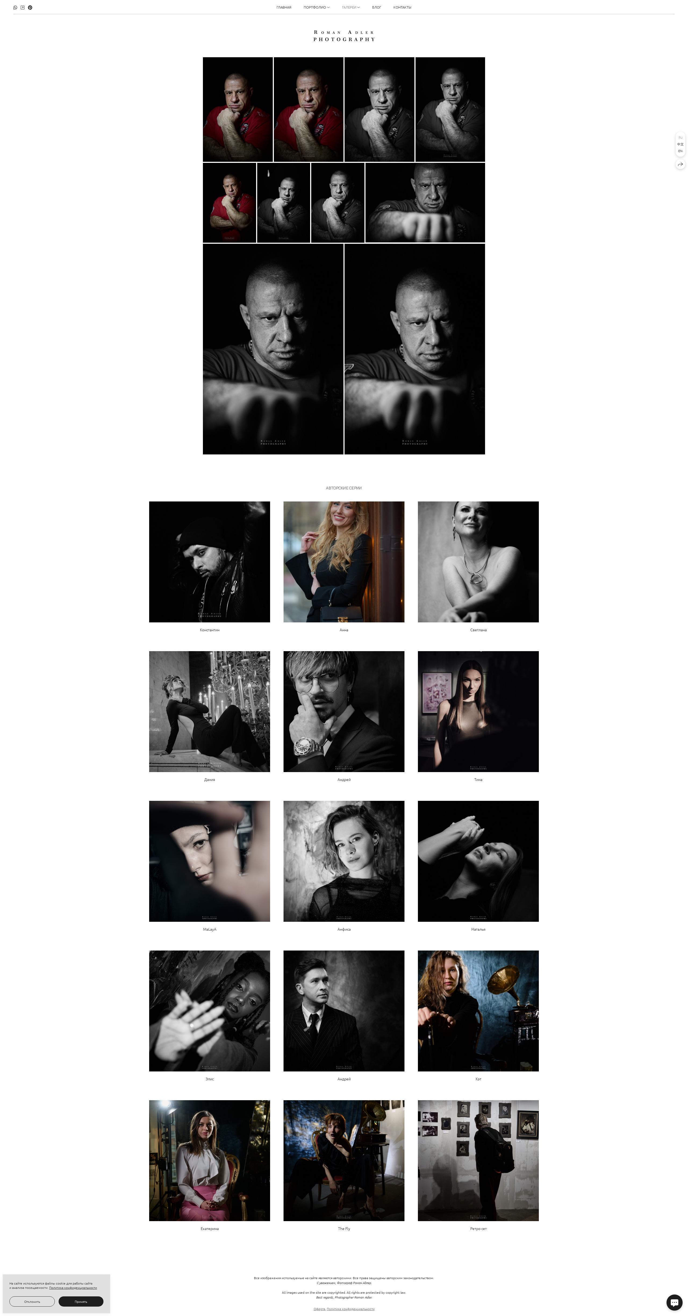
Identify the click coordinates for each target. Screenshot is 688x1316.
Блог (376, 7)
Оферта (319, 1309)
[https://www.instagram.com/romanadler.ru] (22, 7)
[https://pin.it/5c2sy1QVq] (30, 7)
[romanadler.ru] (344, 35)
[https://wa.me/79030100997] (15, 7)
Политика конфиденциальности (351, 1309)
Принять (81, 1301)
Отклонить (32, 1301)
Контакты (402, 7)
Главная (284, 7)
